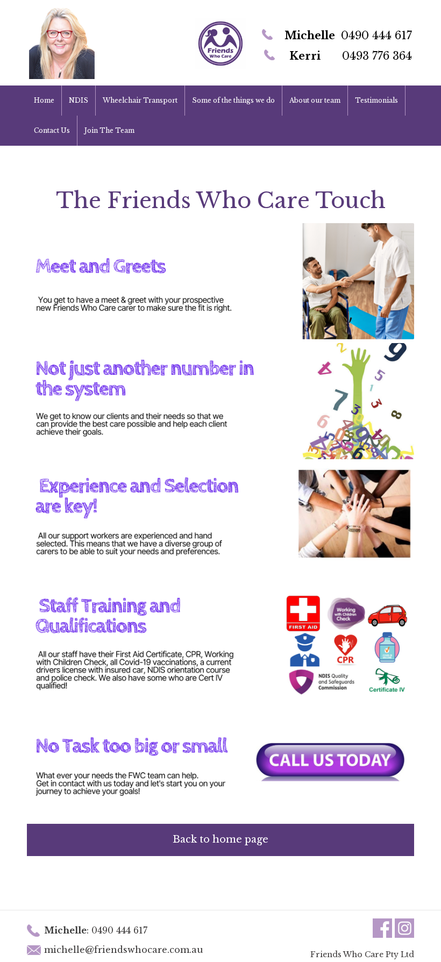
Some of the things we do (233, 100)
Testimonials (376, 100)
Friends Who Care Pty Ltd (362, 954)
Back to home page (220, 839)
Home (44, 100)
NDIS (78, 100)
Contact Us (52, 130)
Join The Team (109, 130)
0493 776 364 (377, 55)
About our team (314, 100)
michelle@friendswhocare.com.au (123, 949)
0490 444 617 (376, 35)
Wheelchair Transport (140, 100)
